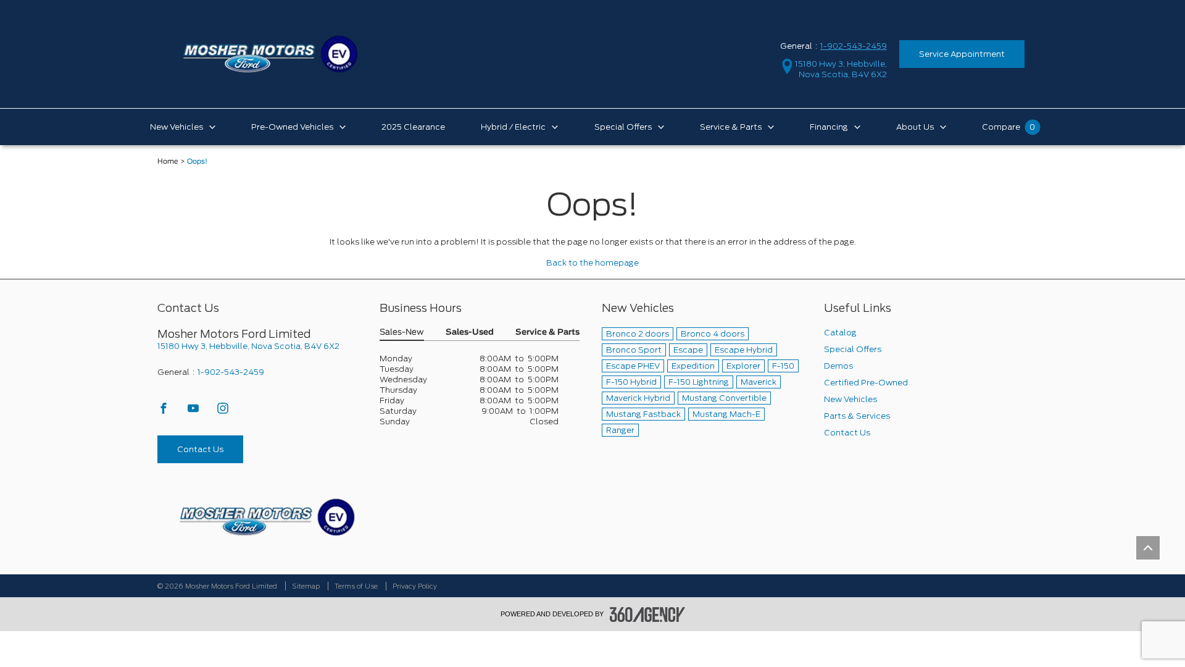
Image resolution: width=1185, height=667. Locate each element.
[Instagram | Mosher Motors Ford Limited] (223, 411)
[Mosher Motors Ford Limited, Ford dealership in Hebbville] (270, 53)
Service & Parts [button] (547, 333)
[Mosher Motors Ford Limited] (266, 516)
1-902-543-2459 (853, 46)
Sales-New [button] (402, 333)
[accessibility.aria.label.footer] (647, 614)
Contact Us (200, 449)
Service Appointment (962, 54)
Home (167, 161)
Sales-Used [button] (470, 333)
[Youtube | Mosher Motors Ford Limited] (194, 411)
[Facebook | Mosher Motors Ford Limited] (164, 411)
